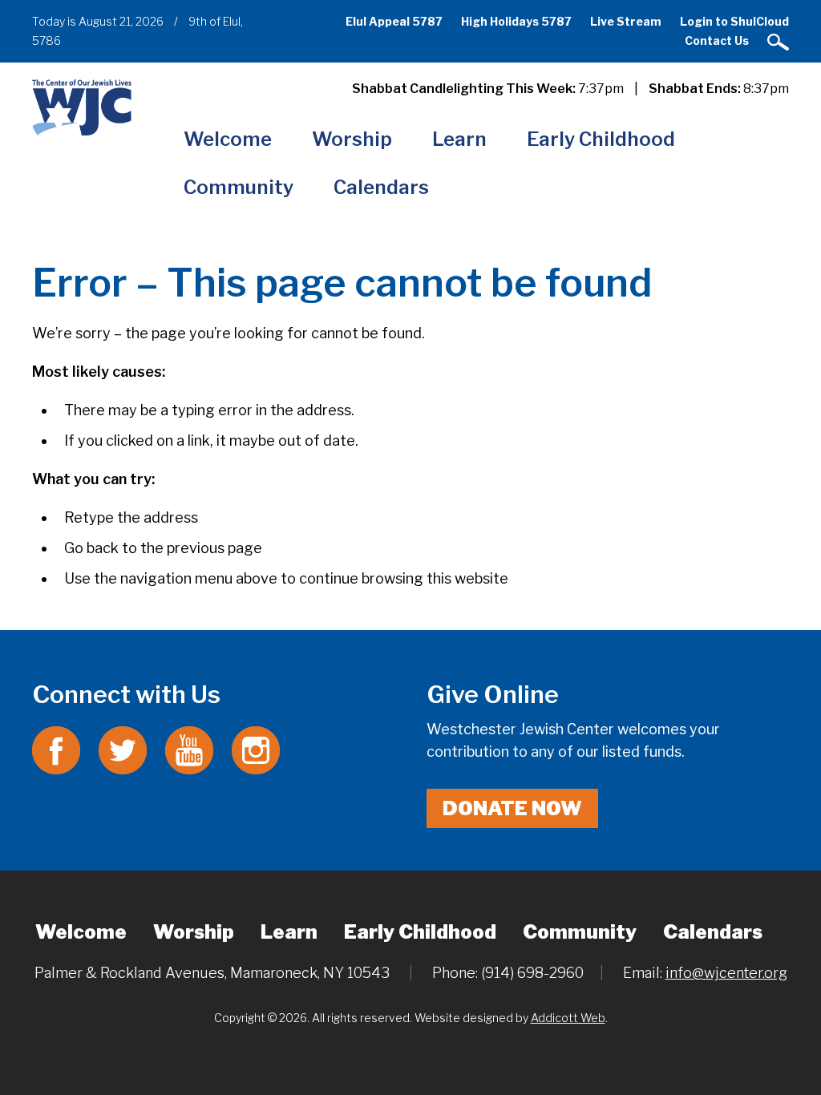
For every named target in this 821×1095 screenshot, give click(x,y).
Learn (459, 139)
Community (238, 187)
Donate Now (512, 808)
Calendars (381, 187)
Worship (352, 139)
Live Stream (625, 21)
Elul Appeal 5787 (394, 21)
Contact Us (717, 40)
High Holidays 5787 (516, 21)
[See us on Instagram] (256, 749)
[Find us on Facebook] (56, 749)
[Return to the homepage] (81, 107)
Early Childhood (601, 139)
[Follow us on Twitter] (123, 749)
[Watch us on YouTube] (189, 749)
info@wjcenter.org (726, 972)
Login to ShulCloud (734, 21)
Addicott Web (568, 1017)
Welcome (228, 139)
